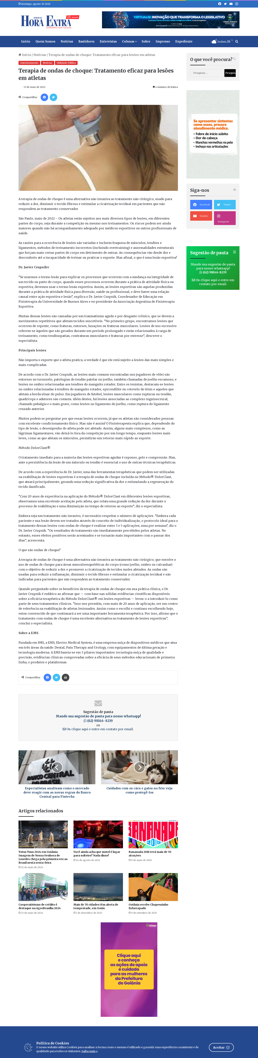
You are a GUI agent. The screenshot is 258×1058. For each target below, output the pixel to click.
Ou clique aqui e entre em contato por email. (100, 729)
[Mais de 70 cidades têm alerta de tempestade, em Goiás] (98, 887)
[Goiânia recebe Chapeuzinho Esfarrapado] (153, 887)
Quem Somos (45, 41)
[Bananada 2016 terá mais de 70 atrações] (153, 834)
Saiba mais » (89, 1051)
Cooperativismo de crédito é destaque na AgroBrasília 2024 (40, 906)
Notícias (67, 41)
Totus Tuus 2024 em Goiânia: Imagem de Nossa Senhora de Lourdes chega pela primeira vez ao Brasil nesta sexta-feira (43, 857)
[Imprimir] (65, 677)
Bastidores (86, 41)
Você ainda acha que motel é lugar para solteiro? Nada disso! (96, 853)
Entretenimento (29, 62)
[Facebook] (44, 97)
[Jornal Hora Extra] (49, 21)
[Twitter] (53, 97)
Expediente (183, 41)
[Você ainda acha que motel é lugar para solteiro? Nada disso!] (98, 834)
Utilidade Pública (66, 62)
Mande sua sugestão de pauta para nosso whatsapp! (98, 718)
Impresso (163, 41)
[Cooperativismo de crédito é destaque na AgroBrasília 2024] (43, 887)
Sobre (146, 41)
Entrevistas (108, 41)
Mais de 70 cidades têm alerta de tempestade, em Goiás (95, 906)
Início (25, 41)
